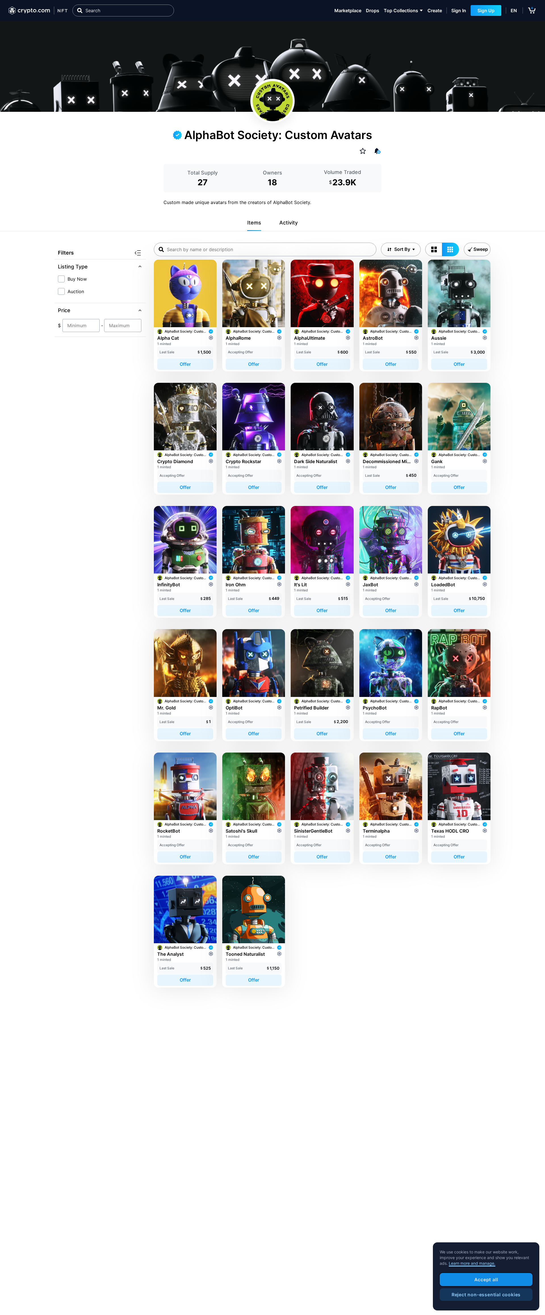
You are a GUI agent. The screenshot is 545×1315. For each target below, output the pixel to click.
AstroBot (373, 338)
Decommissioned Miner (387, 461)
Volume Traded (342, 172)
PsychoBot (375, 708)
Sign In (458, 10)
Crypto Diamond (175, 461)
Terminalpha (376, 831)
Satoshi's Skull (241, 831)
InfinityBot (168, 584)
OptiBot (234, 708)
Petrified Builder (311, 708)
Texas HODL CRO (450, 831)
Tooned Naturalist (245, 954)
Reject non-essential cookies (486, 1294)
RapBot (439, 708)
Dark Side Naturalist (315, 461)
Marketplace (347, 10)
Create (434, 10)
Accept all (486, 1279)
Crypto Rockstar (243, 461)
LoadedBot (443, 584)
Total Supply (202, 173)
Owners (272, 173)
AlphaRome (238, 338)
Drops (372, 10)
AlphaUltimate (309, 338)
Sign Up (485, 10)
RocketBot (168, 831)
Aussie (438, 338)
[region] (486, 1276)
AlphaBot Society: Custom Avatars (185, 331)
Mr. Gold (166, 708)
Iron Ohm (236, 584)
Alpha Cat (168, 338)
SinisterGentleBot (313, 831)
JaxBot (370, 584)
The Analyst (170, 954)
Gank (437, 461)
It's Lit (300, 584)
